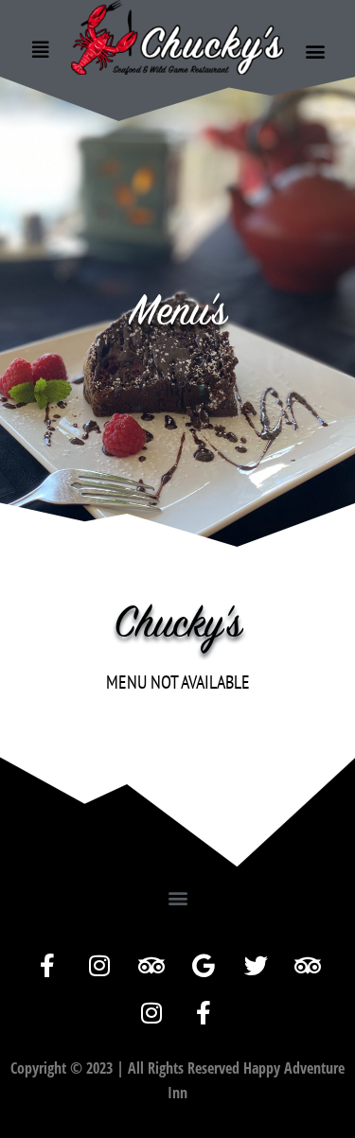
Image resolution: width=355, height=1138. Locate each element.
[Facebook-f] (47, 965)
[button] (314, 51)
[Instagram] (99, 965)
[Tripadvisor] (151, 965)
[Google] (203, 965)
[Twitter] (255, 965)
